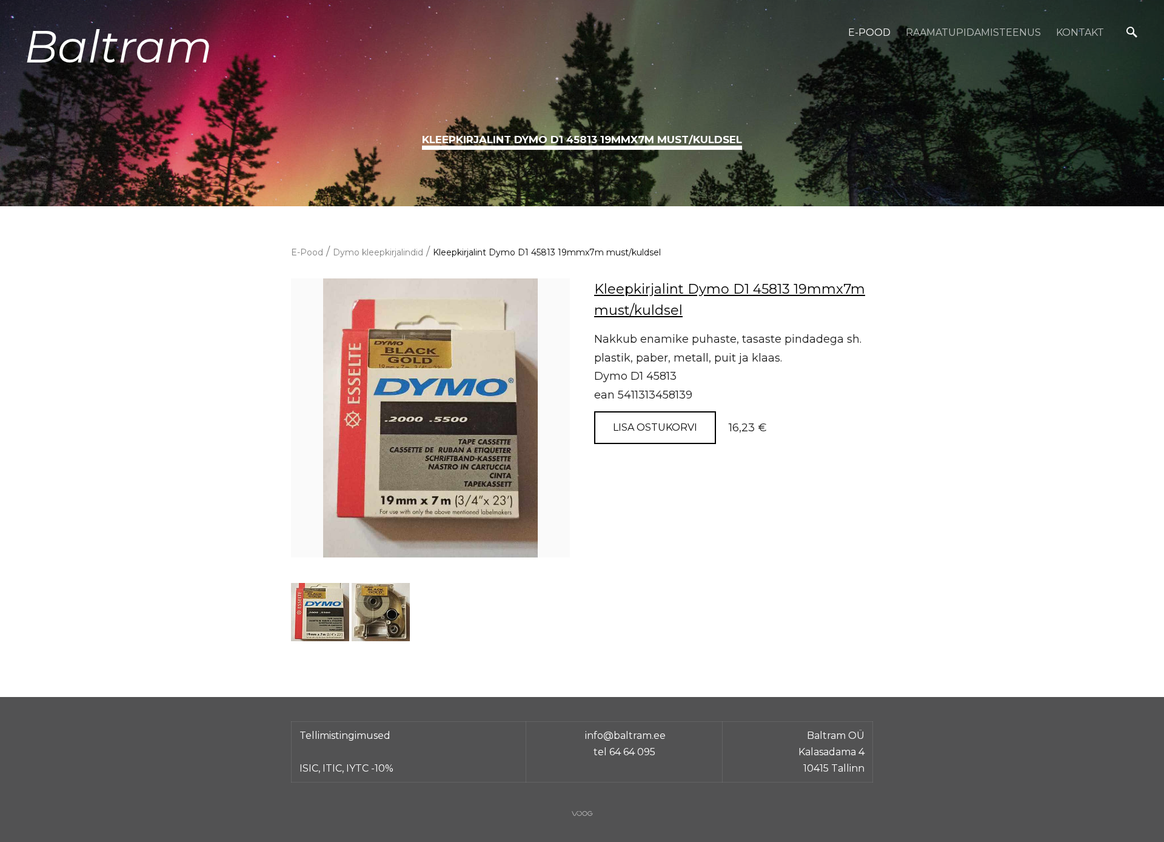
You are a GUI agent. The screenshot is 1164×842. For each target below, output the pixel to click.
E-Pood (869, 32)
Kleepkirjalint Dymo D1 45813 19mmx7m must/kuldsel (547, 252)
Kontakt (1080, 32)
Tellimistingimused (344, 735)
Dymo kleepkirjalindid (378, 252)
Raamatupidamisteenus (973, 32)
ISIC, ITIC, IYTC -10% (346, 768)
